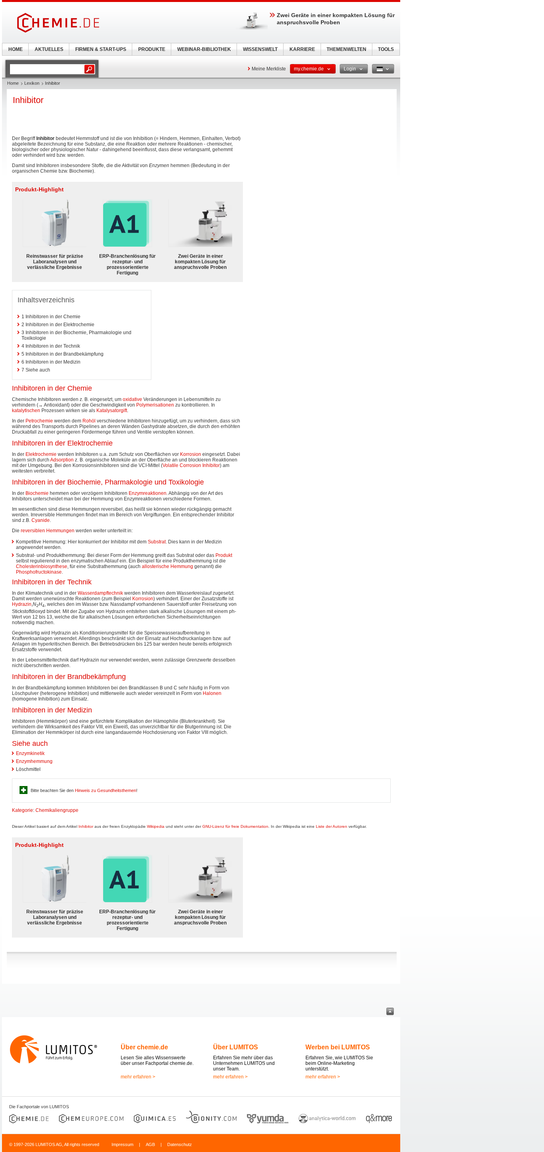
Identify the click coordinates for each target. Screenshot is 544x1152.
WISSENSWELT (260, 49)
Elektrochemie (41, 454)
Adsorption (62, 460)
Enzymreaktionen (147, 493)
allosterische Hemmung (167, 566)
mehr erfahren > (138, 1077)
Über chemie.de (144, 1047)
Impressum (122, 1144)
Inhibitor (85, 826)
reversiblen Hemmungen (47, 530)
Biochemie (37, 493)
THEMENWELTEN (346, 49)
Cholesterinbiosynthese (41, 566)
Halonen (212, 693)
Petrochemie (39, 421)
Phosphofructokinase (39, 572)
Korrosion (190, 454)
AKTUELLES (49, 49)
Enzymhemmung (34, 761)
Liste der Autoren (331, 826)
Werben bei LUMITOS (337, 1047)
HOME (15, 49)
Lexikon (31, 83)
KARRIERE (302, 49)
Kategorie (22, 810)
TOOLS (386, 49)
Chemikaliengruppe (56, 810)
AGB (150, 1144)
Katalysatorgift (111, 410)
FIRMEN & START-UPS (100, 49)
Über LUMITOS (235, 1047)
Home (13, 83)
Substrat (157, 542)
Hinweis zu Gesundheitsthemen (105, 790)
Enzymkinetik (30, 753)
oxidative (132, 399)
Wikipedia (155, 826)
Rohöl (89, 421)
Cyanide (40, 520)
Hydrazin (21, 604)
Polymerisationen (155, 405)
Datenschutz (179, 1144)
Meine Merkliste (269, 69)
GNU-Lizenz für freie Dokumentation (235, 826)
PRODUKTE (151, 49)
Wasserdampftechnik (100, 593)
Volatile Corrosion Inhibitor (191, 465)
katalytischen (26, 410)
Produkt (223, 555)
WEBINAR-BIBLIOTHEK (204, 49)
